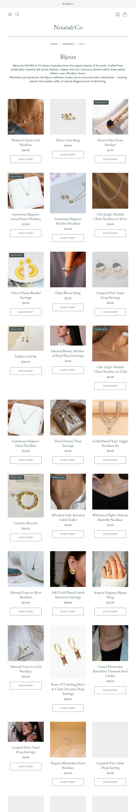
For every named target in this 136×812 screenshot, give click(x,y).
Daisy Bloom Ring (68, 292)
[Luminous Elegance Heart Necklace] (26, 417)
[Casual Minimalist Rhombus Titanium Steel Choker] (110, 643)
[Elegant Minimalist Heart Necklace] (68, 740)
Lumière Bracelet (26, 523)
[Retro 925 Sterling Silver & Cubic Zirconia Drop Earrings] (68, 652)
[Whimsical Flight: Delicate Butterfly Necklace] (110, 492)
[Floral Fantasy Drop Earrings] (68, 417)
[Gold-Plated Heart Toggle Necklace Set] (110, 417)
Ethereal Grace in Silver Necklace (26, 594)
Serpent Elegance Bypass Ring (110, 594)
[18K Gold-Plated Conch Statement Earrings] (68, 569)
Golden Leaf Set (26, 356)
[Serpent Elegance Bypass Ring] (110, 569)
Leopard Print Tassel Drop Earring (110, 765)
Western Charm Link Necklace (25, 142)
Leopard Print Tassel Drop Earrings (110, 295)
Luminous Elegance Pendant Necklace (68, 221)
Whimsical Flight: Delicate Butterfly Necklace (110, 517)
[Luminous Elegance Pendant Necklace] (68, 193)
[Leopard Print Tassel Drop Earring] (110, 740)
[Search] (17, 14)
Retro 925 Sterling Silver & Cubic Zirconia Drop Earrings (68, 689)
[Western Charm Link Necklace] (26, 117)
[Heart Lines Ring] (68, 117)
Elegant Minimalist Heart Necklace (68, 765)
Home (54, 44)
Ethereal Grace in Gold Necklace (25, 668)
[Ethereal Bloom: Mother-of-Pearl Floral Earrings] (68, 336)
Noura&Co (68, 27)
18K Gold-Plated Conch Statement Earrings (68, 594)
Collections (68, 44)
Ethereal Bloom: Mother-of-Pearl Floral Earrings (68, 353)
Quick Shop (26, 159)
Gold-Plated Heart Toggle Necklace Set (110, 443)
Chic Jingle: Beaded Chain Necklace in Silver (110, 216)
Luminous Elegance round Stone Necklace (26, 216)
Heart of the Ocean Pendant (110, 142)
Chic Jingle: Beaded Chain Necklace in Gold (110, 369)
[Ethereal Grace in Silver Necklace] (26, 569)
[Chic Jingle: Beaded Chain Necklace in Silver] (110, 191)
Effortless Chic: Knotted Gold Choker (68, 517)
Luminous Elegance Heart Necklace (25, 443)
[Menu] (10, 14)
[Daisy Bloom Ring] (68, 269)
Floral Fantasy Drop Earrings (68, 443)
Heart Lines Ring (68, 140)
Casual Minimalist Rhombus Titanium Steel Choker (110, 671)
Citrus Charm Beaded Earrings (26, 295)
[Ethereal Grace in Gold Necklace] (26, 643)
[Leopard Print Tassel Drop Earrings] (110, 269)
